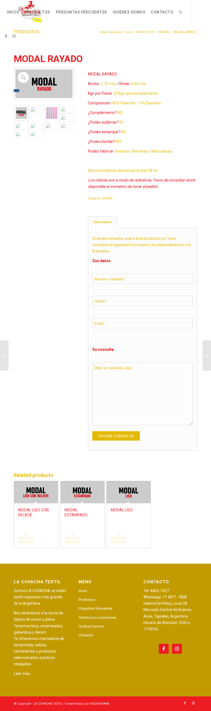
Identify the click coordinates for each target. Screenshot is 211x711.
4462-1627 (159, 590)
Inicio (83, 591)
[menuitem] (13, 12)
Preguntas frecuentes (95, 608)
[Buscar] (180, 12)
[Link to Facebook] (6, 36)
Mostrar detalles (26, 540)
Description (103, 222)
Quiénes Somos (91, 626)
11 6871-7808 (175, 597)
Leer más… (23, 673)
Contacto (86, 635)
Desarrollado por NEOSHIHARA (87, 703)
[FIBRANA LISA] (206, 355)
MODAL (107, 198)
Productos (87, 600)
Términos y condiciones (97, 617)
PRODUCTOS (26, 31)
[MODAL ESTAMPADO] (4, 355)
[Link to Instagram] (14, 36)
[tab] (102, 222)
